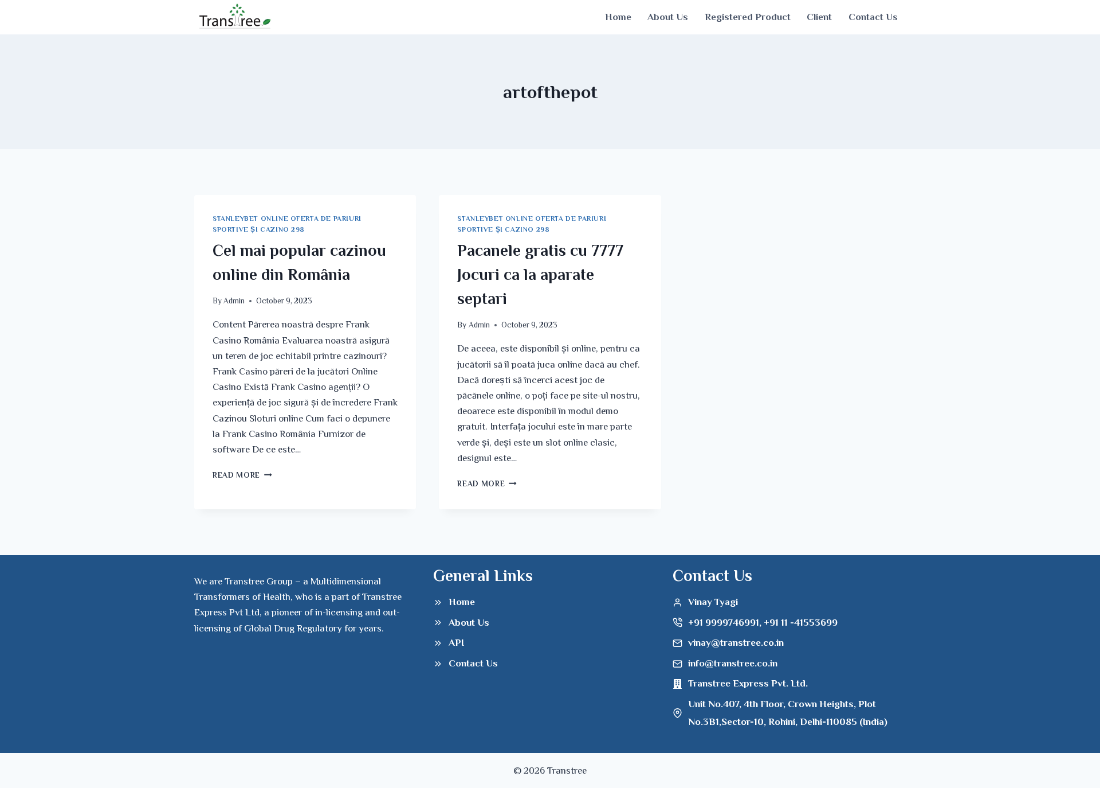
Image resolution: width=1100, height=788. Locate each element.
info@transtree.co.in (732, 663)
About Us (667, 16)
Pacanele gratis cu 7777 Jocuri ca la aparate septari (540, 274)
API (456, 642)
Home (618, 16)
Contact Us (873, 16)
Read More (242, 475)
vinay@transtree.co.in (736, 642)
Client (819, 16)
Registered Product (748, 16)
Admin (234, 301)
